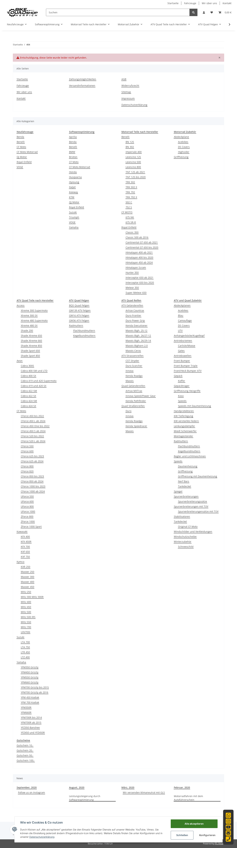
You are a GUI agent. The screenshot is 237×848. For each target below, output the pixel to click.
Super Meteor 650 (136, 292)
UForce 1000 (28, 511)
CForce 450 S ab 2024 (33, 431)
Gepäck (178, 375)
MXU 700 (26, 627)
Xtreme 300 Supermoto (34, 310)
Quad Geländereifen (133, 385)
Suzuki (73, 212)
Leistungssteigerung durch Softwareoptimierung (84, 797)
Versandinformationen (82, 85)
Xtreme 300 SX (29, 315)
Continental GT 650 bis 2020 (142, 247)
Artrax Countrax (135, 310)
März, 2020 (127, 787)
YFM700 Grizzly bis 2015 (35, 687)
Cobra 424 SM (29, 401)
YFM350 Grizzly (29, 667)
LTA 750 (25, 647)
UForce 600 (27, 501)
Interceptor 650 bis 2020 (140, 282)
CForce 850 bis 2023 (32, 476)
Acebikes (183, 141)
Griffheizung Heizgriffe (187, 390)
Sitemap (126, 92)
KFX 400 (25, 536)
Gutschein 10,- (25, 745)
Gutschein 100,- (26, 760)
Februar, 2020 (182, 787)
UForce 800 (27, 506)
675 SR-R (131, 222)
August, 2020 (76, 787)
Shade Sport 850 (30, 355)
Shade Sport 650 (30, 350)
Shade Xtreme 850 (31, 345)
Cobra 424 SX (28, 406)
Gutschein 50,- (25, 755)
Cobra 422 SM (29, 390)
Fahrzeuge (190, 3)
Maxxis (130, 380)
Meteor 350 (132, 287)
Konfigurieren (207, 835)
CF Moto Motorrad (27, 152)
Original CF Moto (187, 526)
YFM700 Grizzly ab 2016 (34, 692)
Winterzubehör (182, 541)
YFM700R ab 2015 (31, 722)
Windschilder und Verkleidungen (193, 531)
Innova (129, 370)
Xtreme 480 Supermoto (34, 320)
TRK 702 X (131, 197)
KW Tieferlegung (183, 416)
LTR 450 (25, 652)
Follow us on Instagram (31, 792)
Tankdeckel (184, 486)
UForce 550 (27, 496)
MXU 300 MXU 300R (32, 596)
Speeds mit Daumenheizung (194, 406)
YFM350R (26, 707)
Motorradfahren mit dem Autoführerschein (188, 797)
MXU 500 (26, 612)
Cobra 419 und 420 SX (33, 385)
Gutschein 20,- (25, 750)
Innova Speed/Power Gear (141, 395)
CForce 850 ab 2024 (32, 481)
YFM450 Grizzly (29, 672)
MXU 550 (26, 622)
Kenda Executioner (136, 325)
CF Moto (21, 146)
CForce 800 (27, 466)
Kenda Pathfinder (136, 401)
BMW (72, 152)
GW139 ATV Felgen (80, 310)
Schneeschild (185, 546)
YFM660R (26, 712)
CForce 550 (27, 446)
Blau (180, 315)
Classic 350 (132, 232)
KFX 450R (26, 541)
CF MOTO (126, 212)
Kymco (20, 561)
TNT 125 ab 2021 (135, 172)
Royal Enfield (24, 162)
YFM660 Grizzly (29, 682)
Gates (181, 350)
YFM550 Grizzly (29, 677)
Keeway (73, 192)
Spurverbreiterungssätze (192, 501)
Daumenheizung (187, 466)
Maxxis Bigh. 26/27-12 (138, 335)
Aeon (20, 360)
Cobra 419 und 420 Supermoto (38, 380)
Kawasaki (22, 531)
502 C (129, 202)
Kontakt (227, 3)
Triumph (74, 217)
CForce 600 (27, 451)
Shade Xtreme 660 (31, 340)
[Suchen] (193, 12)
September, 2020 (27, 787)
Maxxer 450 (27, 586)
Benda (20, 136)
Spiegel (178, 491)
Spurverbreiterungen (186, 496)
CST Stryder (132, 360)
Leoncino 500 (133, 162)
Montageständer (183, 436)
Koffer (181, 380)
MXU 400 (26, 602)
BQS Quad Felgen (79, 305)
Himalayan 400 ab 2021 (139, 252)
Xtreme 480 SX (29, 325)
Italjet (72, 187)
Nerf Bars (183, 481)
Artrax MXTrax (134, 390)
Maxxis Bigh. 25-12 (136, 330)
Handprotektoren (184, 411)
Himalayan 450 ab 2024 (139, 262)
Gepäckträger (181, 385)
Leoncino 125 (133, 157)
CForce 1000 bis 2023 (33, 486)
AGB (123, 79)
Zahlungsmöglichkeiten (82, 79)
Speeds (182, 401)
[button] (204, 12)
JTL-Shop (219, 843)
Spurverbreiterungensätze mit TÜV (198, 511)
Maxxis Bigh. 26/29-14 (138, 340)
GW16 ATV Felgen (79, 315)
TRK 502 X (131, 187)
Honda (73, 172)
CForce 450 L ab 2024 (33, 421)
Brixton (73, 157)
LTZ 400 (25, 657)
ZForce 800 (27, 516)
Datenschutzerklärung (134, 104)
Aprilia (73, 136)
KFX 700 (25, 546)
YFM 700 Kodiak (30, 702)
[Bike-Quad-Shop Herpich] (22, 12)
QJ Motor (22, 157)
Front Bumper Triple (185, 365)
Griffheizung (181, 157)
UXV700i (25, 632)
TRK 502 (130, 182)
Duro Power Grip (135, 320)
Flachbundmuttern (84, 330)
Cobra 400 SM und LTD (34, 370)
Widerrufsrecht (130, 85)
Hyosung (74, 182)
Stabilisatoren (182, 516)
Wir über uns (209, 3)
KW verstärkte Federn (186, 421)
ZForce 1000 (28, 521)
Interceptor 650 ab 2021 (139, 277)
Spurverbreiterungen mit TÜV (191, 506)
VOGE (20, 167)
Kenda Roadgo (134, 375)
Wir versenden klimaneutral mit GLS (144, 792)
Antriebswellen (182, 355)
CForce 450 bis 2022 (32, 416)
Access (20, 305)
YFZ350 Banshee (30, 727)
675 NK (130, 217)
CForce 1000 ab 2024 (33, 491)
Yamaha (73, 227)
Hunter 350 (132, 272)
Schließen (182, 835)
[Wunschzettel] (212, 12)
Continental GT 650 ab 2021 (142, 242)
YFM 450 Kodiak (30, 697)
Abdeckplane (181, 136)
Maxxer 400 (27, 581)
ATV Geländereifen (132, 305)
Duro (128, 411)
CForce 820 (27, 471)
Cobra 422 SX (28, 395)
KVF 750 (25, 556)
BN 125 (130, 141)
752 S (129, 207)
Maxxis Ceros (133, 350)
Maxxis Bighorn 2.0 (137, 345)
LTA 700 (25, 642)
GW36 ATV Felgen (79, 320)
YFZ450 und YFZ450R (33, 732)
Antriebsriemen (183, 340)
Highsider (183, 152)
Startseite (173, 3)
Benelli (21, 141)
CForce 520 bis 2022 (32, 436)
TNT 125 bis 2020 (136, 177)
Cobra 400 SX (28, 375)
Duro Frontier (133, 315)
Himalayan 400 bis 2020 (139, 257)
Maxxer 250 (27, 571)
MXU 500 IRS (28, 617)
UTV (180, 330)
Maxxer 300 (27, 576)
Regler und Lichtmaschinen (190, 456)
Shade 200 (27, 330)
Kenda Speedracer (136, 426)
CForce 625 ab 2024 (32, 461)
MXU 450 (26, 607)
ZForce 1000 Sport (31, 526)
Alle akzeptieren (194, 823)
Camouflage (185, 320)
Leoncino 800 (133, 167)
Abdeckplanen (182, 305)
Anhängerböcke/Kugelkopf (189, 335)
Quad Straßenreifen (133, 406)
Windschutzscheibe (185, 536)
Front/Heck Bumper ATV (187, 370)
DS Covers (184, 146)
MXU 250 (26, 591)
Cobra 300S (27, 365)
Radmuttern (76, 325)
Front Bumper (182, 360)
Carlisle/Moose (186, 345)
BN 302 (130, 146)
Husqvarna (75, 177)
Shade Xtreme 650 (31, 335)
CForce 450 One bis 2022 (35, 426)
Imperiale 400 (134, 152)
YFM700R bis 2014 (31, 717)
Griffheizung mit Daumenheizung (197, 476)
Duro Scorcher (134, 365)
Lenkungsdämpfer (184, 426)
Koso (181, 395)
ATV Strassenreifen (132, 355)
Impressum (128, 98)
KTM (71, 197)
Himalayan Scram (136, 267)
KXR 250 (25, 566)
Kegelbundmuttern (84, 335)
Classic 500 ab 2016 (137, 237)
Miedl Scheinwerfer (185, 431)
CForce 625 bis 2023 (32, 456)
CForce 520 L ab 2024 (33, 441)
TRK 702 (130, 192)
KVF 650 (25, 551)
